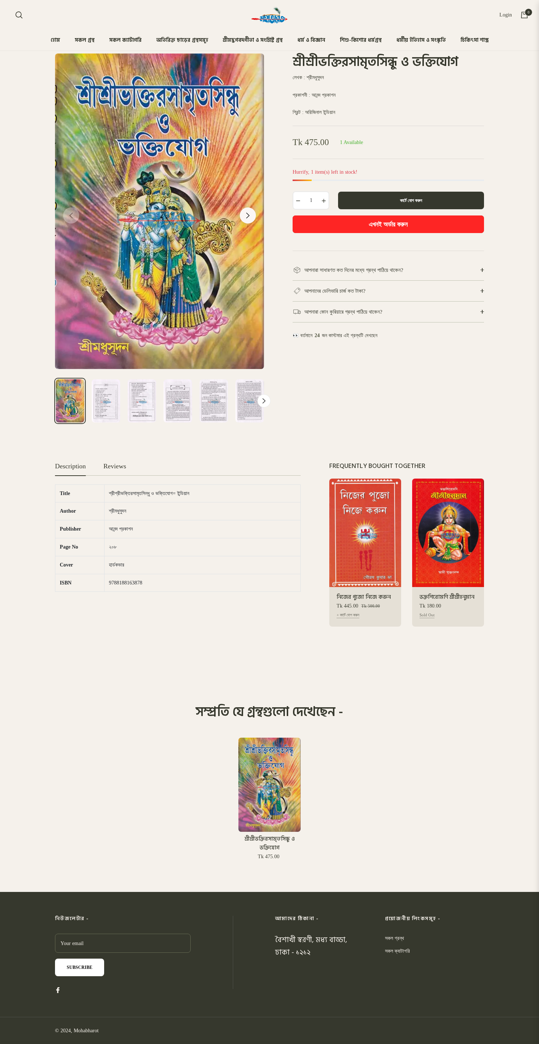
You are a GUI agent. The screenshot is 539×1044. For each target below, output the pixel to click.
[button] (19, 15)
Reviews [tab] (114, 466)
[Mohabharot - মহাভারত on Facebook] (58, 989)
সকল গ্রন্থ (394, 938)
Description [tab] (70, 466)
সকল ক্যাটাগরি (397, 951)
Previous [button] (71, 215)
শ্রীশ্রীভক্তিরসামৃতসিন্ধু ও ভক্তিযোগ (270, 843)
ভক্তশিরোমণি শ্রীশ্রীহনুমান (446, 597)
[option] (159, 211)
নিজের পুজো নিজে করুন (364, 597)
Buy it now (388, 224)
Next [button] (248, 215)
